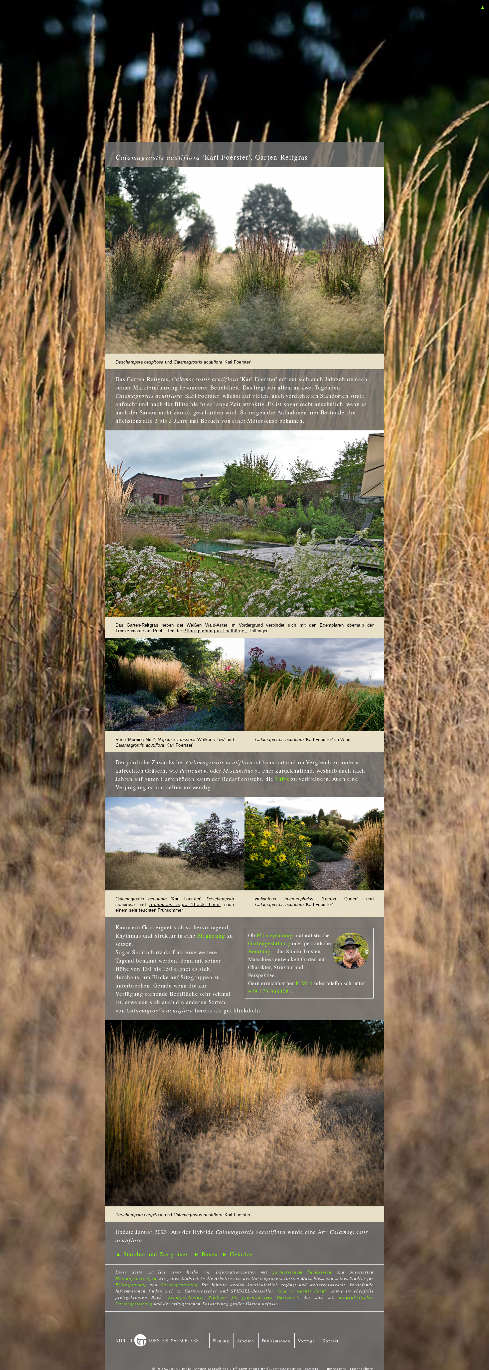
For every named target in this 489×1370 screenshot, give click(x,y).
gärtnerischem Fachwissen (302, 1272)
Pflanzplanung (275, 935)
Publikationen (276, 1341)
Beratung (259, 951)
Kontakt (330, 1341)
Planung (221, 1341)
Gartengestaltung (269, 943)
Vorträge (306, 1341)
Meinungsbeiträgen (136, 1278)
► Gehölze (237, 1254)
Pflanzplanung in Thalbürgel (214, 630)
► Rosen (206, 1254)
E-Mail (304, 983)
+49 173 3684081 (270, 991)
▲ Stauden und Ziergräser (151, 1254)
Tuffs (282, 779)
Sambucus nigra (168, 904)
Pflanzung (211, 935)
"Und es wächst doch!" (302, 1291)
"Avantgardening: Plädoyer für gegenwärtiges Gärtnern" (232, 1297)
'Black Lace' (204, 904)
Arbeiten (245, 1341)
